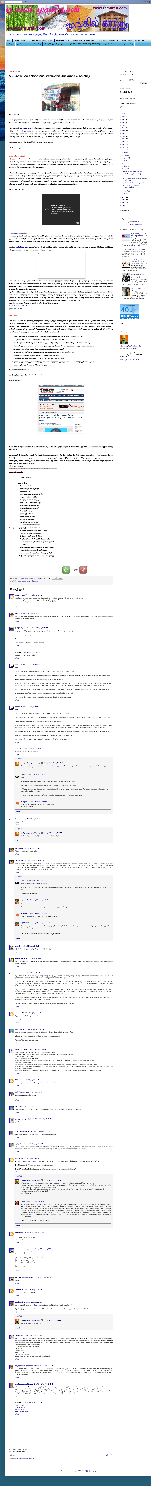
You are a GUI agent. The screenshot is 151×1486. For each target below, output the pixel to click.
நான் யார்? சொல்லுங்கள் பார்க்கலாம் (133, 183)
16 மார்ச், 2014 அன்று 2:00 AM (30, 946)
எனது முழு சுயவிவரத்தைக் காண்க (130, 359)
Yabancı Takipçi (20, 1409)
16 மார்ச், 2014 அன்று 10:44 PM (34, 1232)
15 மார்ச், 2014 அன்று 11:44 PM (53, 833)
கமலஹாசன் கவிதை (127, 44)
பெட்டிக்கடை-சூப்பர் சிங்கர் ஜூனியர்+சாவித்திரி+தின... (132, 186)
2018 (124, 136)
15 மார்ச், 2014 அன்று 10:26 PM (30, 613)
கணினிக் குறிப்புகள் (126, 40)
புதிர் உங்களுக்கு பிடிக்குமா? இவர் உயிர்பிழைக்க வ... (132, 174)
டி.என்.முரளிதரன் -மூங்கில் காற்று (30, 763)
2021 (124, 128)
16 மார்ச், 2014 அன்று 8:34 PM (53, 1180)
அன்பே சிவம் (19, 1335)
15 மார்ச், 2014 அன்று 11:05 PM (31, 749)
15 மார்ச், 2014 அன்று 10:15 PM (32, 595)
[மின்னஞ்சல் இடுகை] (49, 578)
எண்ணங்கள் (140, 44)
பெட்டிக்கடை (34, 581)
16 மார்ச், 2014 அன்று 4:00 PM (40, 1131)
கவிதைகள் (10, 44)
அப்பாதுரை (24, 802)
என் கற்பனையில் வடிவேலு (33, 44)
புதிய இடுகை (14, 1455)
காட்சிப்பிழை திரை (22, 247)
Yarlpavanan (19, 1232)
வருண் (23, 1201)
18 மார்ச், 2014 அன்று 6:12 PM (32, 1335)
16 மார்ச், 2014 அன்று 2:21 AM (37, 958)
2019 (124, 133)
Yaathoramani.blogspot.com (24, 1249)
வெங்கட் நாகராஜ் (20, 1092)
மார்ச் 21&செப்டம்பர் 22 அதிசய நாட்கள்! (134, 249)
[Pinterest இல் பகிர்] (62, 578)
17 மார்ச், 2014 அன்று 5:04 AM (34, 1201)
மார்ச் (125, 169)
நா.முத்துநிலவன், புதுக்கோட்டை (24, 1365)
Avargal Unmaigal (21, 958)
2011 (124, 202)
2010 (124, 205)
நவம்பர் (126, 152)
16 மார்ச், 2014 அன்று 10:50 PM (37, 913)
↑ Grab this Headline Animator (134, 224)
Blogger (86, 1471)
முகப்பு (9, 40)
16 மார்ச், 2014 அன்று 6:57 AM (31, 973)
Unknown (18, 595)
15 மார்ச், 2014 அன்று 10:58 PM (30, 664)
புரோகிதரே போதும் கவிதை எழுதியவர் (54, 44)
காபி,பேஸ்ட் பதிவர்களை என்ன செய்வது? (138, 275)
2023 (124, 122)
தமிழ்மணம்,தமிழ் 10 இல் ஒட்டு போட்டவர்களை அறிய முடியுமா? (139, 235)
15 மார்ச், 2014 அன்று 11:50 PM (34, 861)
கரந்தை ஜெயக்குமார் (21, 1049)
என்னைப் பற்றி (139, 40)
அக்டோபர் (127, 155)
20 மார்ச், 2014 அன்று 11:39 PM (44, 1365)
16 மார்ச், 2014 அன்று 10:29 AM (42, 1119)
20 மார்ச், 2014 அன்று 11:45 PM (44, 1384)
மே (125, 163)
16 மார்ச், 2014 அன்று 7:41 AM (31, 1013)
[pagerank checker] (126, 74)
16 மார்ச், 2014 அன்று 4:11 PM (33, 1144)
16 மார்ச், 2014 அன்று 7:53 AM (37, 1049)
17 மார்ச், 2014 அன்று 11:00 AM (32, 1290)
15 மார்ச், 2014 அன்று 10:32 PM (31, 652)
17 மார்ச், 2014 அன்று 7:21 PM (53, 1320)
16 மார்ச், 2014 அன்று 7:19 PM (29, 1158)
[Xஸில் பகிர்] (57, 578)
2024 (124, 119)
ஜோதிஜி (17, 1158)
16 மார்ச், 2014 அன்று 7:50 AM (34, 1029)
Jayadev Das (19, 848)
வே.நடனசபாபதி (19, 1029)
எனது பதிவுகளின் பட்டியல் (110, 44)
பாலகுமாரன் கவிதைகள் (21, 40)
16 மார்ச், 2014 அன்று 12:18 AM (36, 774)
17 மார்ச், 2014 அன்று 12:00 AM (40, 923)
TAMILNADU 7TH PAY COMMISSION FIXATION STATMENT (75, 40)
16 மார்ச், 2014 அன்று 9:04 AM (28, 1106)
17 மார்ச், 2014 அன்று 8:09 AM (44, 1249)
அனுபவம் (19, 581)
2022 (124, 125)
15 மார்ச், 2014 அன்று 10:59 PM (30, 707)
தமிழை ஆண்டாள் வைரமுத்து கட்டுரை (42, 40)
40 (125, 310)
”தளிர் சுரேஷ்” (19, 1144)
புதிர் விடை (20, 44)
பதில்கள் (19, 759)
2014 (124, 147)
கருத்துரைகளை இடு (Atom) (27, 1458)
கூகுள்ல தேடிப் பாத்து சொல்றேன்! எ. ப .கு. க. (137, 260)
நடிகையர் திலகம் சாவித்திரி (18, 233)
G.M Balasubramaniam (22, 1131)
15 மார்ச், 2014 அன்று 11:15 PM (31, 819)
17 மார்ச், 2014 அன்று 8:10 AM (44, 1277)
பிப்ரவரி (126, 191)
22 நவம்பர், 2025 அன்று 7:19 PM (32, 1402)
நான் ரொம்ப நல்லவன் (26, 128)
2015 (124, 144)
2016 (124, 142)
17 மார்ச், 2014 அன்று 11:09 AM (33, 1302)
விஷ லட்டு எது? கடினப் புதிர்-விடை (133, 171)
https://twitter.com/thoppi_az (38, 375)
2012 (124, 200)
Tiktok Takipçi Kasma (22, 1411)
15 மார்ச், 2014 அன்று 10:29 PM (38, 628)
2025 (124, 117)
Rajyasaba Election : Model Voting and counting (84, 44)
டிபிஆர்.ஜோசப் (19, 1302)
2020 (124, 131)
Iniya (16, 1106)
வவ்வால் (17, 664)
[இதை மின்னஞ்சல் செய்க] (53, 578)
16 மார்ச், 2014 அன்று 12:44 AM (37, 802)
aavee (17, 1080)
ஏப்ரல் (125, 166)
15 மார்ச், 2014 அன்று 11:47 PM (34, 848)
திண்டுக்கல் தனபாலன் (21, 628)
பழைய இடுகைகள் (106, 1455)
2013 (124, 197)
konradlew (80, 1471)
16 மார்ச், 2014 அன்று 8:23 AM (34, 1092)
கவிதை (24, 581)
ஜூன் (125, 160)
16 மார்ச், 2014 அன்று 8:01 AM (29, 1080)
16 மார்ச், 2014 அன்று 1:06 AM (39, 900)
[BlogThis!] (55, 578)
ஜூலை (126, 158)
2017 (124, 139)
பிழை (28, 581)
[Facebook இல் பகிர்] (60, 578)
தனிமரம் (17, 946)
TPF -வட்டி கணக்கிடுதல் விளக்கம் (108, 40)
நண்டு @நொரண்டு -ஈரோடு (23, 1119)
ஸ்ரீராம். (17, 613)
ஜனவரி (126, 193)
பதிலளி (17, 607)
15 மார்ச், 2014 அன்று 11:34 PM (53, 763)
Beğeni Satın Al (20, 1407)
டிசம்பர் (126, 149)
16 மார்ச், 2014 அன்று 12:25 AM (36, 880)
